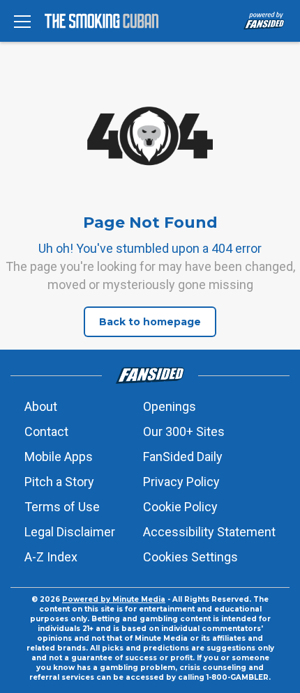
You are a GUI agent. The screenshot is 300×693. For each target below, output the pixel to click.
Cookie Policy (180, 506)
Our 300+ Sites (184, 431)
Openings (169, 406)
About (40, 406)
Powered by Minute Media (113, 599)
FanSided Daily (183, 456)
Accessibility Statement (209, 531)
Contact (46, 431)
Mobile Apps (58, 456)
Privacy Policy (181, 481)
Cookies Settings (190, 557)
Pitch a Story (59, 481)
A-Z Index (50, 557)
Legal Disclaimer (69, 531)
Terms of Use (62, 506)
